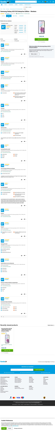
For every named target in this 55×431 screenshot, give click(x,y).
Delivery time (2, 389)
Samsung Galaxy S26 (3, 380)
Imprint (22, 404)
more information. (37, 402)
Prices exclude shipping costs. (37, 401)
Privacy (19, 404)
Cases (44, 378)
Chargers (44, 380)
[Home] (1, 4)
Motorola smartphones (18, 381)
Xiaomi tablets (31, 380)
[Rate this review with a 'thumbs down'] (24, 54)
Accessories (11, 4)
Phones (16, 377)
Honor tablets (31, 381)
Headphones (45, 382)
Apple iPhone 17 (2, 378)
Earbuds (44, 381)
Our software (31, 388)
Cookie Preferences (27, 404)
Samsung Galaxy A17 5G (4, 384)
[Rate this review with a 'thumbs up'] (21, 54)
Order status (2, 388)
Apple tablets (31, 378)
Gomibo (30, 386)
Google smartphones (18, 382)
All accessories (45, 384)
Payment (1, 387)
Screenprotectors (45, 379)
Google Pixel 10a (2, 382)
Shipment (1, 390)
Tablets (16, 4)
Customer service (27, 4)
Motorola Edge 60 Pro (3, 383)
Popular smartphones (5, 377)
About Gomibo (31, 387)
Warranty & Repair (3, 392)
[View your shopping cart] (53, 1)
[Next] (26, 317)
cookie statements (15, 425)
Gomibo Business (17, 387)
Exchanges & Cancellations (4, 391)
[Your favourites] (50, 1)
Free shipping (6, 352)
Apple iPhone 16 (2, 379)
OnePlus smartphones (18, 380)
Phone (6, 4)
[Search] (36, 2)
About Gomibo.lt (14, 404)
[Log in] (42, 1)
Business (21, 4)
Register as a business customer (19, 388)
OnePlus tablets (31, 382)
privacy (9, 425)
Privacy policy (31, 389)
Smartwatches (45, 383)
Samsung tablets (31, 379)
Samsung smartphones (18, 379)
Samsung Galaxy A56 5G (4, 381)
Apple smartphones (17, 378)
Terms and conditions (33, 404)
